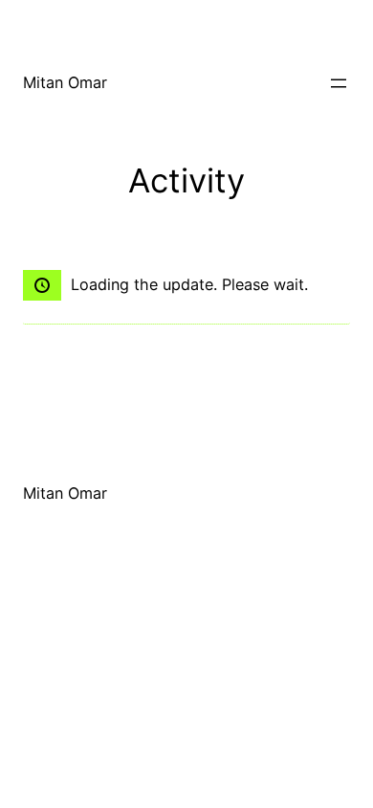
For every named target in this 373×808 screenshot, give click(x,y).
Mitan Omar (65, 82)
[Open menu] (338, 83)
